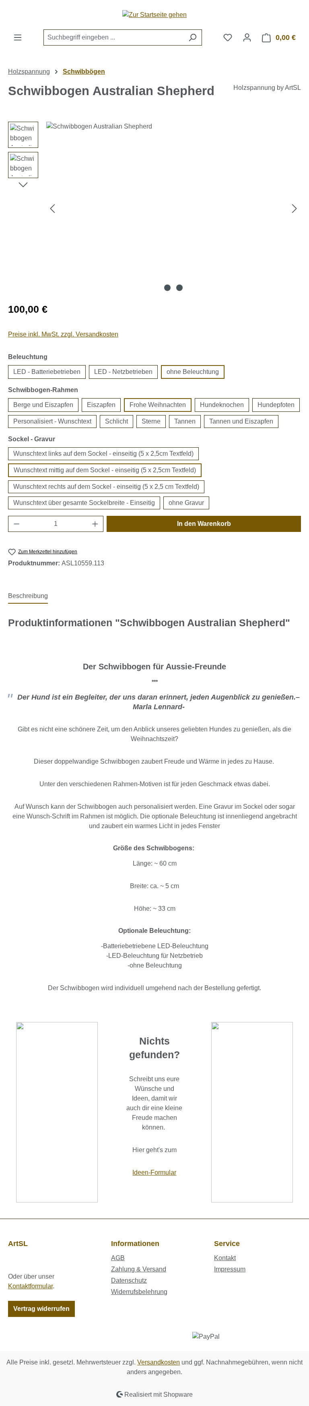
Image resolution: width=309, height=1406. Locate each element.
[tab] (28, 596)
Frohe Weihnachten (158, 404)
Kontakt (225, 1257)
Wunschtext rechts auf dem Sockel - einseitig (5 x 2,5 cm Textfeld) (106, 486)
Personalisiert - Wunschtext (52, 421)
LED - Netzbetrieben (123, 371)
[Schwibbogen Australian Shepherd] (173, 208)
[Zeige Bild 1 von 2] (167, 288)
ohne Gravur (186, 502)
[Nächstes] (294, 208)
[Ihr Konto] (247, 37)
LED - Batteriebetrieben (46, 371)
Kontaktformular (30, 1286)
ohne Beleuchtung (193, 371)
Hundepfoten (276, 404)
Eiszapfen (101, 404)
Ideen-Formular (154, 1172)
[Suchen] (192, 37)
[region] (154, 208)
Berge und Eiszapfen (43, 404)
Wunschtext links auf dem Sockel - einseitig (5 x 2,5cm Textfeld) (103, 453)
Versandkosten (158, 1362)
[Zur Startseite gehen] (154, 15)
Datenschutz (129, 1280)
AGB (118, 1257)
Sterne (151, 421)
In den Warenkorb (204, 523)
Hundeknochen (222, 404)
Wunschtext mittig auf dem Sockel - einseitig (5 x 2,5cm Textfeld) (105, 470)
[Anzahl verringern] (16, 524)
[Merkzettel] (227, 37)
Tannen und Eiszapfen (241, 421)
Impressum (229, 1269)
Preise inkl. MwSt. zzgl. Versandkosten (63, 334)
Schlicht (116, 421)
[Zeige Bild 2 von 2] (179, 288)
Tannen (185, 421)
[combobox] (113, 37)
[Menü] (17, 37)
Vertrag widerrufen (41, 1308)
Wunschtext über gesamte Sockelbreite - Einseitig (84, 502)
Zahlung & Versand (138, 1269)
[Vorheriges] (52, 208)
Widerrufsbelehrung (139, 1291)
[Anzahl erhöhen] (95, 524)
